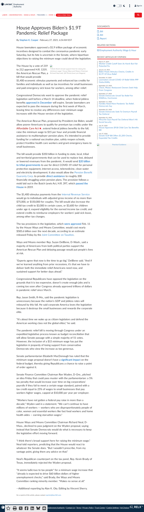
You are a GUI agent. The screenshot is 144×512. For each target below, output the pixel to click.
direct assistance (55, 176)
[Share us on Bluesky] (38, 508)
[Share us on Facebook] (26, 508)
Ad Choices (124, 508)
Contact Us (70, 508)
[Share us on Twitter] (21, 508)
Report (103, 38)
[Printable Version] (15, 508)
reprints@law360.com (53, 495)
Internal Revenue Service (76, 194)
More (51, 15)
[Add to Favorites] (8, 508)
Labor (4, 15)
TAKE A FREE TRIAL (64, 15)
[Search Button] (138, 15)
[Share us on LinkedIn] (32, 508)
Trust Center (100, 508)
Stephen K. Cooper (29, 40)
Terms (78, 508)
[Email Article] (44, 508)
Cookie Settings (112, 508)
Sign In (139, 6)
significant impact (70, 360)
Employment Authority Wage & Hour (118, 50)
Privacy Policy (88, 508)
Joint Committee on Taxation (58, 235)
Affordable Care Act (27, 128)
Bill (101, 31)
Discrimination (15, 15)
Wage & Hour (29, 15)
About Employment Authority (53, 508)
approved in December (39, 103)
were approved (72, 224)
